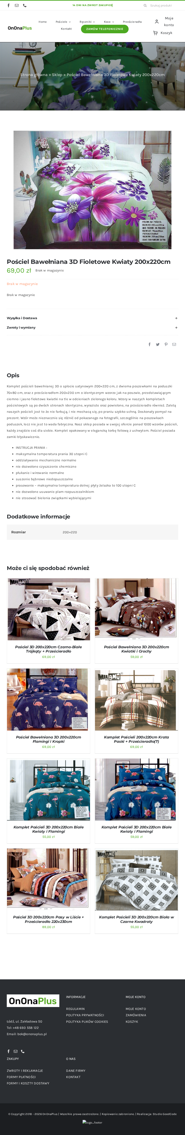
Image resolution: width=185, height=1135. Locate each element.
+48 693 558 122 (26, 1028)
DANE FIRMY (75, 1071)
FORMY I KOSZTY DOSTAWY (28, 1083)
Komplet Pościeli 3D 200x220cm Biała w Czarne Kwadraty (136, 919)
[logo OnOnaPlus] (20, 26)
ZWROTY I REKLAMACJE (25, 1071)
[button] (92, 318)
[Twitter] (158, 344)
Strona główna (34, 74)
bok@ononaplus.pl (32, 1034)
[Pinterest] (166, 344)
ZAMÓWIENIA (136, 1015)
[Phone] (23, 1051)
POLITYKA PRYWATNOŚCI (85, 1015)
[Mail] (15, 1051)
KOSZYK (132, 1022)
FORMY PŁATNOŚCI (21, 1077)
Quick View (66, 610)
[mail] (16, 5)
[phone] (25, 5)
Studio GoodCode (165, 1114)
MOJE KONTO (136, 1009)
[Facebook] (150, 344)
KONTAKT (73, 1077)
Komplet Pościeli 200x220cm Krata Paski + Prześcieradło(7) (136, 739)
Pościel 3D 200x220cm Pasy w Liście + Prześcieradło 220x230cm (48, 919)
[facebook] (8, 5)
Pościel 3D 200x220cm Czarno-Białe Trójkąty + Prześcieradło (48, 649)
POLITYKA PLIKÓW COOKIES (87, 1022)
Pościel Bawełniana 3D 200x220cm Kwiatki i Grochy (136, 649)
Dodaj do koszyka (37, 610)
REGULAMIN (75, 1009)
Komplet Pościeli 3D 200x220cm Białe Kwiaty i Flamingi (49, 829)
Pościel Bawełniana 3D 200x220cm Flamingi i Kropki (48, 739)
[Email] (174, 344)
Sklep (57, 74)
